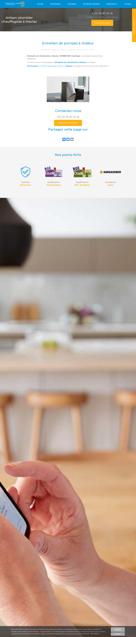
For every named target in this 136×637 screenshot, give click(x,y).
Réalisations (111, 4)
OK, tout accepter (118, 629)
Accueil (40, 4)
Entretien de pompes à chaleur (85, 49)
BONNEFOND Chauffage (49, 49)
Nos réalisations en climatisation (66, 49)
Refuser (117, 634)
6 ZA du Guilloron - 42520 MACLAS (102, 17)
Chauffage (72, 4)
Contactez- (102, 23)
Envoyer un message (68, 123)
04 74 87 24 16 (103, 13)
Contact (128, 4)
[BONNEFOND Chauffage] (13, 4)
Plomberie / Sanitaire (91, 4)
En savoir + (95, 634)
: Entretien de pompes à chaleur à (49, 66)
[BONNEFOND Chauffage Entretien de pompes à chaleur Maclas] (68, 89)
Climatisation (55, 4)
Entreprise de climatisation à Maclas (70, 62)
